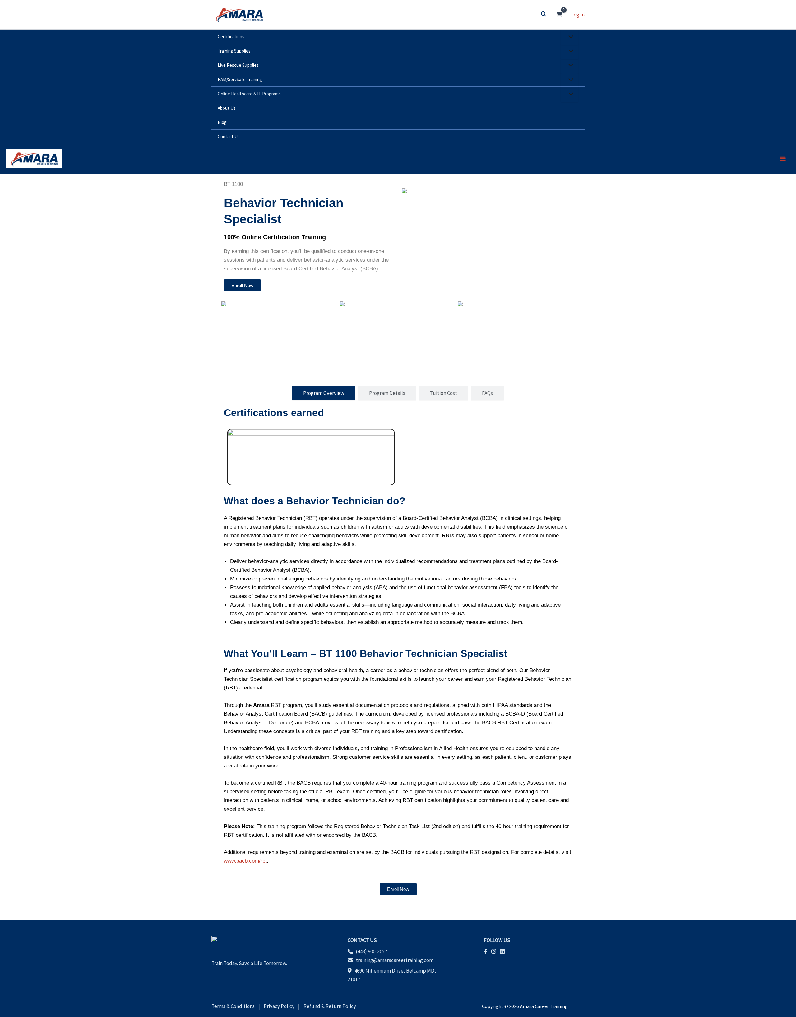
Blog (222, 122)
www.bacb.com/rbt (245, 861)
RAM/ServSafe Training (240, 79)
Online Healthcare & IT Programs (249, 94)
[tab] (323, 393)
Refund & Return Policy (328, 1006)
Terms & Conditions (234, 1006)
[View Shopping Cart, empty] (559, 14)
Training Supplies (234, 51)
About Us (227, 108)
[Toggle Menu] (569, 37)
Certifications (231, 36)
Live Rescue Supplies (238, 65)
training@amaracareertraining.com (394, 960)
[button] (544, 14)
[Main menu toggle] (783, 159)
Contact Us (229, 137)
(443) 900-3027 (371, 951)
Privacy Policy (279, 1006)
